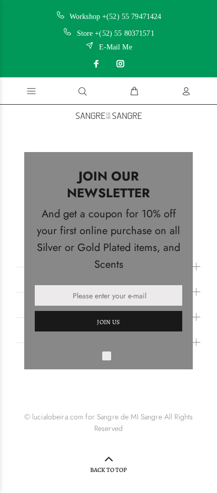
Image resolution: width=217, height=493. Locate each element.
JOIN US (108, 322)
